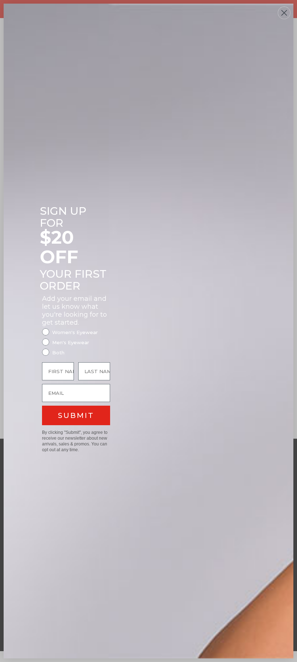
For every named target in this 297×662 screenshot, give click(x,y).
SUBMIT (76, 415)
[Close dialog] (284, 13)
